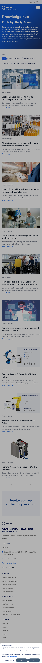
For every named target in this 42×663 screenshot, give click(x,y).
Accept (22, 660)
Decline (34, 660)
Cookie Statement (12, 656)
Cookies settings (9, 660)
